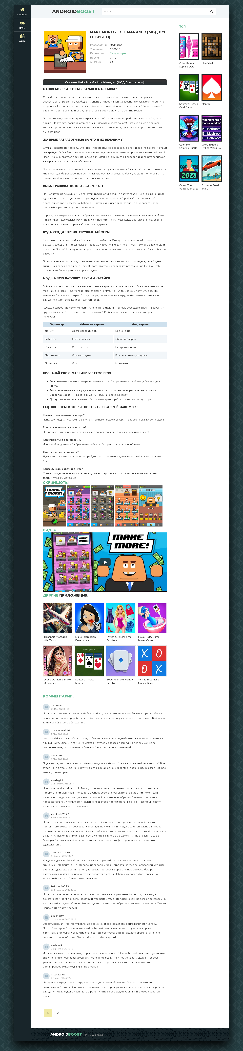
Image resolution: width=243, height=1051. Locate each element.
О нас (22, 41)
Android (73, 11)
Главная (22, 15)
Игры (22, 28)
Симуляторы (118, 53)
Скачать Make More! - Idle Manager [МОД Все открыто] (105, 82)
